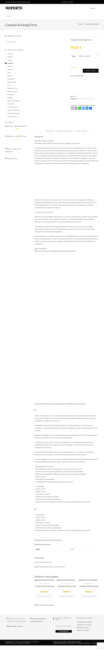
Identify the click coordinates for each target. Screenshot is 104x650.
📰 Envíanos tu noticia (84, 625)
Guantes (9, 75)
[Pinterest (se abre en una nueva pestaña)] (82, 2)
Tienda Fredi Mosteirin (13, 110)
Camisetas (81, 99)
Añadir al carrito (90, 70)
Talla (74, 56)
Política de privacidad (60, 642)
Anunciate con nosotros (84, 622)
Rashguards (10, 94)
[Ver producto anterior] (94, 36)
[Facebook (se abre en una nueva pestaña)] (79, 2)
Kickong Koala (11, 82)
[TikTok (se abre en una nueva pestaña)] (96, 2)
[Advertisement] (67, 181)
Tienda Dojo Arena (12, 107)
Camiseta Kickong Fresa (91, 24)
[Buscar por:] (97, 8)
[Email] (72, 108)
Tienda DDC (10, 104)
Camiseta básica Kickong (44, 586)
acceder (42, 567)
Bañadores (10, 57)
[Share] (90, 108)
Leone (9, 85)
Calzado (9, 60)
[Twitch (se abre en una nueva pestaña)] (98, 2)
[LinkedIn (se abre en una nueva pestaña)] (86, 2)
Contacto (94, 643)
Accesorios (10, 53)
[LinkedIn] (87, 108)
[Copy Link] (76, 108)
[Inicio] (75, 24)
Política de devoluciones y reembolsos (64, 643)
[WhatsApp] (79, 108)
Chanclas (9, 66)
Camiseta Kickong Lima (66, 586)
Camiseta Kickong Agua (88, 586)
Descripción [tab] (50, 131)
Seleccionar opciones (44, 596)
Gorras (9, 72)
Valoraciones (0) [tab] (81, 131)
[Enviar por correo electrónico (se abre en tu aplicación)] (93, 2)
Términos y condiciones (83, 643)
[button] (76, 75)
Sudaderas (10, 97)
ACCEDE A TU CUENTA (67, 2)
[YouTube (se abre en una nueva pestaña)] (91, 2)
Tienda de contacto (83, 630)
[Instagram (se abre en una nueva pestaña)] (84, 2)
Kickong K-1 (11, 79)
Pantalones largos (12, 91)
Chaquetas (10, 69)
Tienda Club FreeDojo (13, 101)
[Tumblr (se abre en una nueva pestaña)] (89, 2)
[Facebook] (83, 108)
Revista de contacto (83, 627)
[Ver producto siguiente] (97, 36)
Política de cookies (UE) (73, 642)
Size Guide (74, 67)
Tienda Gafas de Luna (13, 113)
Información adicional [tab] (65, 131)
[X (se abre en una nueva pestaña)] (77, 2)
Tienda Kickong (89, 99)
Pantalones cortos (12, 88)
